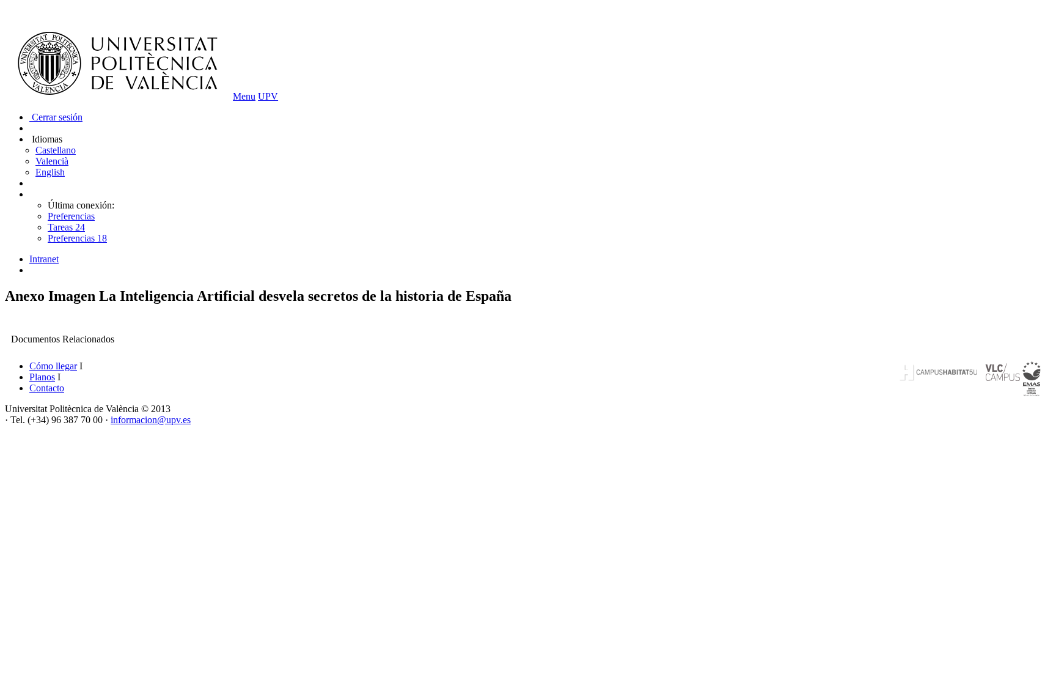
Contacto (46, 388)
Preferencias (71, 216)
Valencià (51, 161)
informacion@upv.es (151, 420)
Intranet (44, 259)
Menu (244, 96)
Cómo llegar (53, 366)
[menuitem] (540, 259)
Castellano (55, 150)
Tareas (66, 227)
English (50, 172)
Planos (42, 377)
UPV (268, 96)
